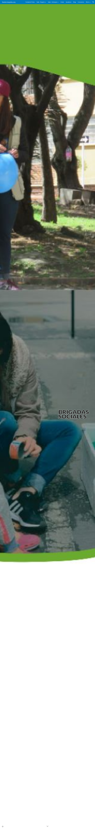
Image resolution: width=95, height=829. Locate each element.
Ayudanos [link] (68, 2)
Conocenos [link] (81, 2)
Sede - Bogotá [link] (40, 2)
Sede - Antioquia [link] (52, 2)
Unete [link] (62, 2)
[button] (93, 2)
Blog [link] (74, 2)
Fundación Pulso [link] (30, 2)
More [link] (87, 2)
